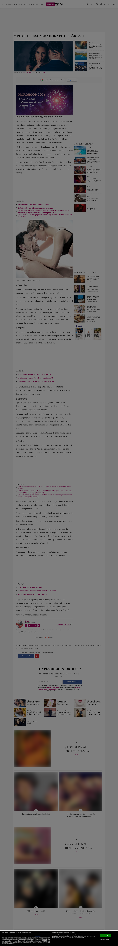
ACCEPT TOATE (105, 935)
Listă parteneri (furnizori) (56, 938)
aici (36, 940)
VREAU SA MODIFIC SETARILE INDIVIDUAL (105, 940)
